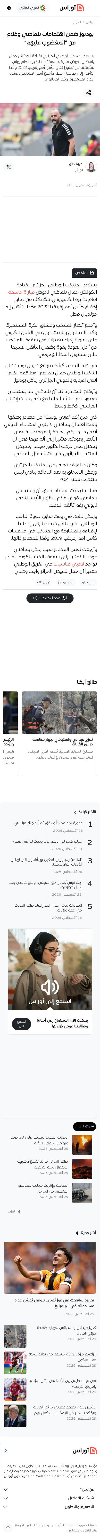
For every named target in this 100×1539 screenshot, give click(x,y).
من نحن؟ (87, 1489)
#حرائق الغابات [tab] (84, 1126)
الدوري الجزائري (29, 8)
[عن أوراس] (50, 1450)
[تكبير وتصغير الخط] (9, 166)
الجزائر (77, 22)
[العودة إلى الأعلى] (8, 1528)
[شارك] (88, 92)
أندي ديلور (88, 582)
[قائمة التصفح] (9, 8)
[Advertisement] (50, 229)
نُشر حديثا (88, 1233)
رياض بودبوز (66, 582)
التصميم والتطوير (79, 1507)
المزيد (12, 1211)
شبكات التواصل (81, 1498)
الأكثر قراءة (87, 812)
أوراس (90, 22)
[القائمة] (91, 8)
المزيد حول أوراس (16, 1476)
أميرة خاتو (76, 164)
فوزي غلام (43, 582)
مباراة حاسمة (21, 292)
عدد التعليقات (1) (47, 598)
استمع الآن (21, 1024)
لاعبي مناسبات (69, 564)
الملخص (81, 273)
